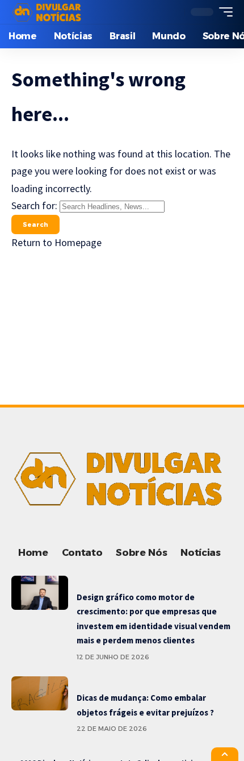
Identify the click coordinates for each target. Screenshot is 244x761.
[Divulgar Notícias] (48, 12)
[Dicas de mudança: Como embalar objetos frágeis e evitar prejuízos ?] (39, 693)
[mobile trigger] (223, 11)
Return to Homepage (56, 242)
